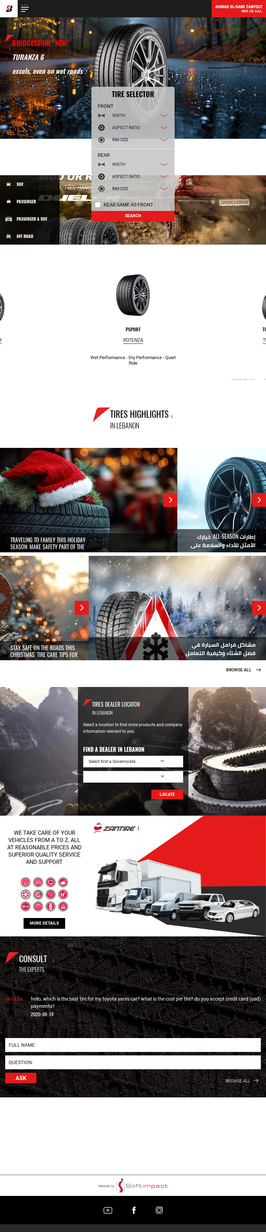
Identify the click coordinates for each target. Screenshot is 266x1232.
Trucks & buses (31, 270)
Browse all (239, 670)
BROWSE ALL (238, 1081)
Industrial (27, 288)
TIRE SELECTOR (133, 94)
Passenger (26, 201)
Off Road (25, 236)
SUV (20, 184)
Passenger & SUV (32, 218)
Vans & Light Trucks (35, 253)
